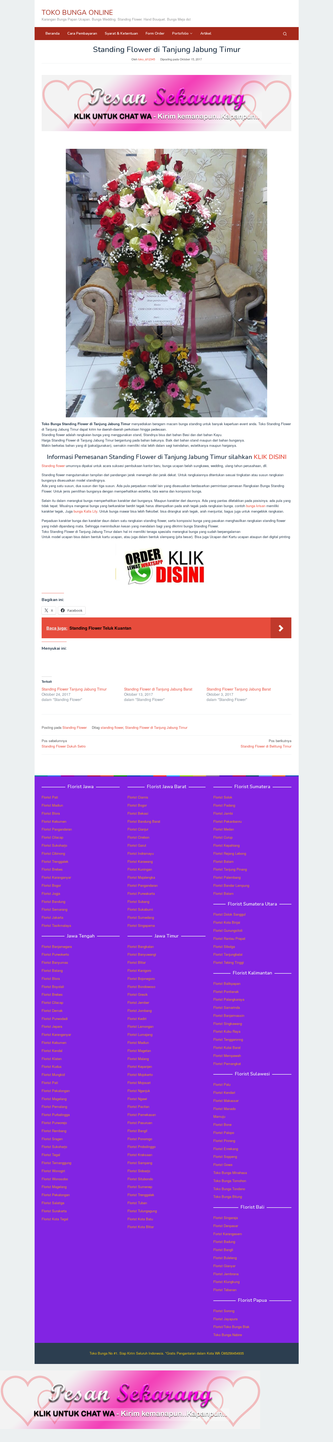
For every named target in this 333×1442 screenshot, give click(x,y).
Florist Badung (224, 1241)
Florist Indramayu (140, 853)
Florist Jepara (52, 1026)
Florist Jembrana (226, 1273)
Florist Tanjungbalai (227, 954)
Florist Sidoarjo (138, 1170)
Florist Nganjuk (138, 1090)
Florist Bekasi (137, 813)
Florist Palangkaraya (228, 999)
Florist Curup (223, 837)
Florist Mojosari (139, 1082)
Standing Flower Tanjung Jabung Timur (74, 689)
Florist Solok (222, 797)
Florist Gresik (137, 994)
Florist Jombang (139, 1010)
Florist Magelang (54, 1098)
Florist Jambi (223, 813)
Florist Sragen (52, 1138)
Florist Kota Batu (140, 1218)
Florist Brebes (52, 869)
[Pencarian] (284, 33)
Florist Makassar (226, 1100)
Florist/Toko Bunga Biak (231, 1326)
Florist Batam (223, 861)
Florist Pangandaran (57, 829)
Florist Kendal (52, 1050)
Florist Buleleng (225, 1257)
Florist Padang (224, 805)
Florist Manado (224, 1108)
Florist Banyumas (55, 962)
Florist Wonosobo (55, 1178)
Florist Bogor (51, 885)
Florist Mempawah (227, 1055)
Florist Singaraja (225, 1217)
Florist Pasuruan (139, 1122)
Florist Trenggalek (55, 861)
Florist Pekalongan (56, 1090)
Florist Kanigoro (139, 970)
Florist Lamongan (140, 1026)
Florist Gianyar (224, 1265)
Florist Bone (222, 1124)
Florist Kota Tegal (55, 1218)
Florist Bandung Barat (143, 821)
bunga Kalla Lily (85, 511)
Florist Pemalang (54, 1106)
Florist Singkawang (227, 1023)
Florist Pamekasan (141, 1114)
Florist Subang (138, 901)
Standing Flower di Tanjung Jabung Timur (156, 727)
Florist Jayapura (225, 1318)
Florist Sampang (139, 1162)
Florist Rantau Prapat (229, 938)
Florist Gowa (222, 1164)
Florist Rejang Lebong (229, 853)
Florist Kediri (136, 1018)
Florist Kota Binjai (226, 922)
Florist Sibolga (224, 946)
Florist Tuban (137, 1202)
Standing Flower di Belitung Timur (266, 743)
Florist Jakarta (52, 917)
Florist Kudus (52, 1066)
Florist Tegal (51, 1154)
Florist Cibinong (53, 853)
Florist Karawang (140, 861)
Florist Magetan (139, 1050)
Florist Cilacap (52, 837)
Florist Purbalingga (56, 1114)
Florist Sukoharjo (54, 845)
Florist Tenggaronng (228, 1039)
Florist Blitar (136, 962)
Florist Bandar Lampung (231, 885)
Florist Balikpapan (226, 983)
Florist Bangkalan (140, 946)
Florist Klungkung (226, 1281)
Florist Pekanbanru (227, 821)
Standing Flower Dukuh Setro (64, 743)
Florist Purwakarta (141, 893)
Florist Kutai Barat (227, 1047)
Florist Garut (136, 845)
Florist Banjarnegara (57, 946)
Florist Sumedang (140, 917)
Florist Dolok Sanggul (229, 914)
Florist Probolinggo (141, 1146)
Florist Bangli (223, 1249)
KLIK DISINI (270, 457)
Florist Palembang (227, 877)
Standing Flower (74, 727)
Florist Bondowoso (141, 986)
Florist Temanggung (56, 1162)
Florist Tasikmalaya (56, 925)
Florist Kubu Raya (226, 1031)
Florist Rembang (54, 1130)
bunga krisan (255, 505)
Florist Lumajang (139, 1034)
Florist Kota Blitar (140, 1226)
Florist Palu (221, 1084)
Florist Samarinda (226, 1007)
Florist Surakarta (54, 1210)
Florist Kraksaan (139, 1154)
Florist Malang (138, 1058)
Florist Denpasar (225, 1225)
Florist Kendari (224, 1092)
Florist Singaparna (141, 925)
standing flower (112, 727)
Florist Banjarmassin (228, 1015)
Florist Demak (52, 1010)
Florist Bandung (53, 901)
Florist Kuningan (139, 869)
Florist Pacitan (138, 1106)
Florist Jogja (51, 893)
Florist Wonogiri (53, 1170)
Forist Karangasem (227, 1233)
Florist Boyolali (53, 986)
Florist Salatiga (53, 1202)
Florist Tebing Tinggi (228, 962)
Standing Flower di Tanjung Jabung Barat (158, 689)
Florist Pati (50, 797)
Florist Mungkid (53, 1074)
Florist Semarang (54, 909)
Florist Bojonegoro (141, 978)
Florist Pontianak (226, 991)
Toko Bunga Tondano (229, 1188)
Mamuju (219, 1116)
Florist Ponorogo (139, 1138)
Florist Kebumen (54, 821)
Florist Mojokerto (140, 1074)
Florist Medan (223, 829)
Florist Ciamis (137, 797)
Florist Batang (52, 970)
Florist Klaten (52, 1058)
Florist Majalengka (141, 877)
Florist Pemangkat (227, 1063)
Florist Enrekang (225, 1148)
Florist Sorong (223, 1310)
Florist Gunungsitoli (227, 930)
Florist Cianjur (137, 829)
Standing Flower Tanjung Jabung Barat (239, 689)
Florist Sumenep (139, 1186)
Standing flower (53, 465)
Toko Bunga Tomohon (229, 1180)
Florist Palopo (223, 1132)
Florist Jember (138, 1002)
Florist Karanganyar (56, 877)
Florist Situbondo (140, 1178)
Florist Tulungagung (142, 1210)
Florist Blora (51, 813)
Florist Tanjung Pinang (230, 869)
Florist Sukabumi (140, 909)
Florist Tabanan (224, 1289)
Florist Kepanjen (139, 1066)
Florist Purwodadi (55, 1018)
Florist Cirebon (138, 837)
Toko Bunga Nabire (227, 1334)
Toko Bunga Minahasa (230, 1172)
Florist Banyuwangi (141, 954)
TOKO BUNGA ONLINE (77, 12)
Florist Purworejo (54, 1122)
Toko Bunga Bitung (227, 1196)
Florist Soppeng (225, 1156)
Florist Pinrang (224, 1140)
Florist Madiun (52, 805)
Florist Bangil (137, 1130)
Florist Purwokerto (55, 954)
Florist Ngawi (137, 1098)
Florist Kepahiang (226, 845)
